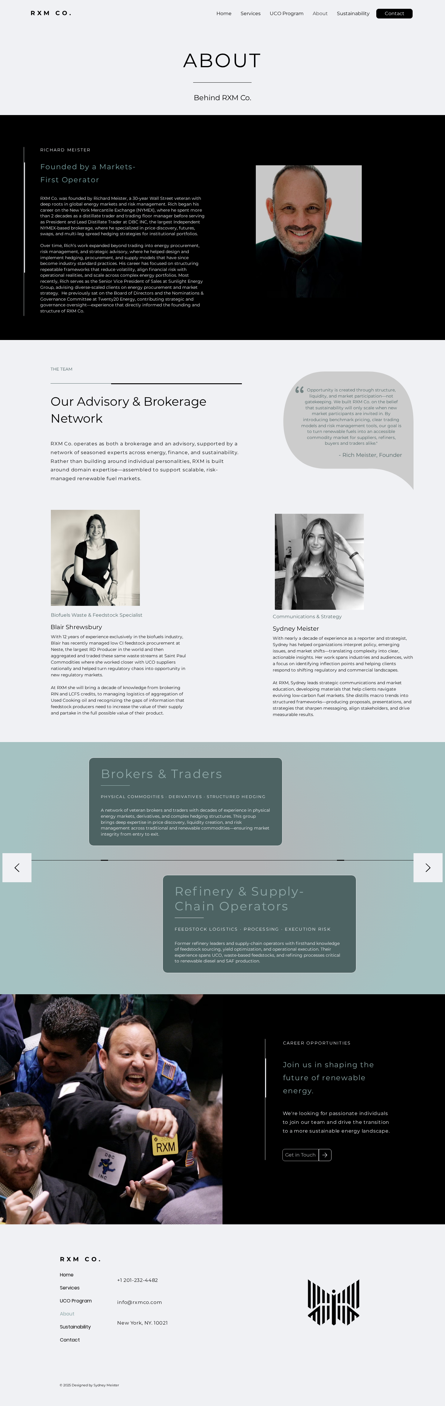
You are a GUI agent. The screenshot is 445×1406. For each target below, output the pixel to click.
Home (67, 1274)
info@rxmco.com (139, 1302)
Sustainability (74, 1326)
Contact (70, 1339)
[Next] (428, 868)
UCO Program (74, 1300)
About (67, 1313)
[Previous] (16, 868)
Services (70, 1287)
